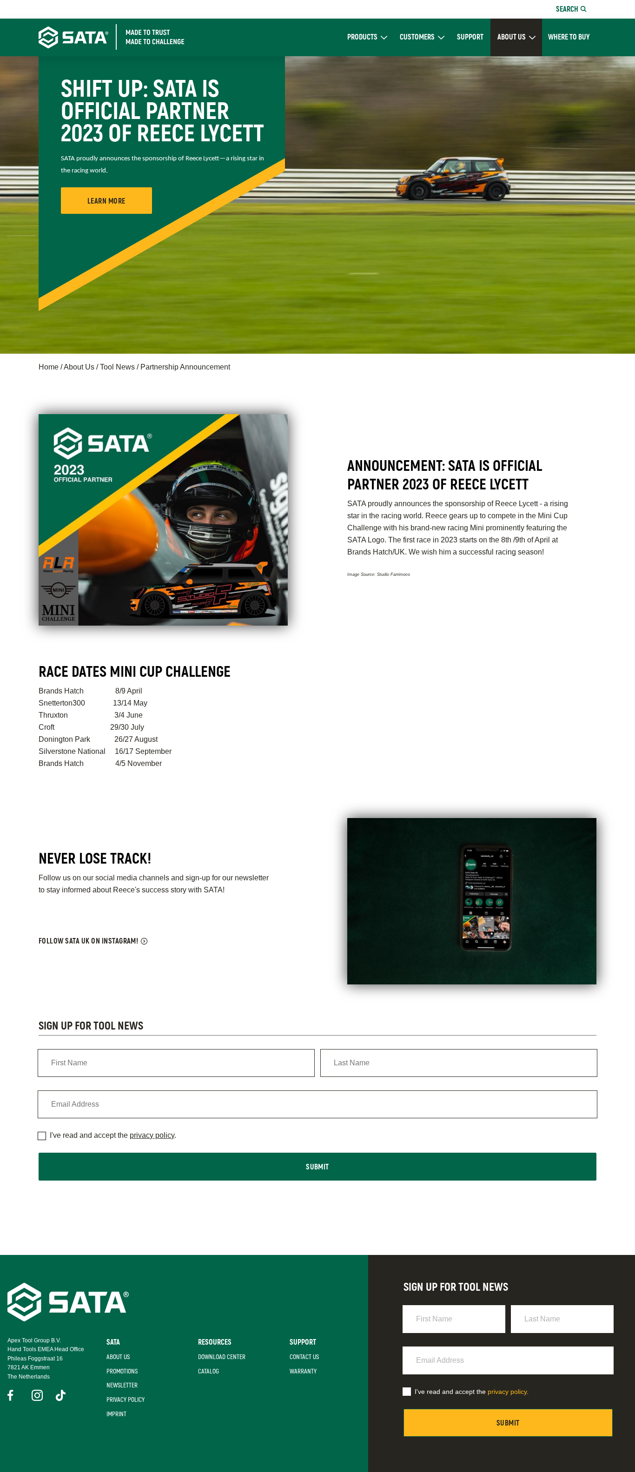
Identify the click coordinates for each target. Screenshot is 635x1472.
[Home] (121, 37)
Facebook (13, 1395)
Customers (417, 37)
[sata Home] (68, 1319)
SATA (113, 1342)
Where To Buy (568, 37)
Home (49, 367)
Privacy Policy (125, 1400)
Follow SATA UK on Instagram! (88, 941)
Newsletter (122, 1385)
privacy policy (152, 1135)
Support (470, 37)
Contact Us (304, 1357)
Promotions (122, 1371)
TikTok (61, 1395)
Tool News (117, 367)
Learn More (106, 201)
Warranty (303, 1371)
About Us (511, 37)
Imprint (116, 1414)
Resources (215, 1342)
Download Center (221, 1357)
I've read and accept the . (113, 1135)
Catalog (208, 1371)
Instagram (37, 1395)
